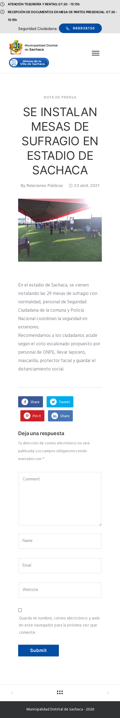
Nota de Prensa (60, 97)
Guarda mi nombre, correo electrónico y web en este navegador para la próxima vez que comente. (59, 625)
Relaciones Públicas (45, 185)
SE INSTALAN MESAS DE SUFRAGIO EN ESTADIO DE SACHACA (59, 141)
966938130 (84, 28)
